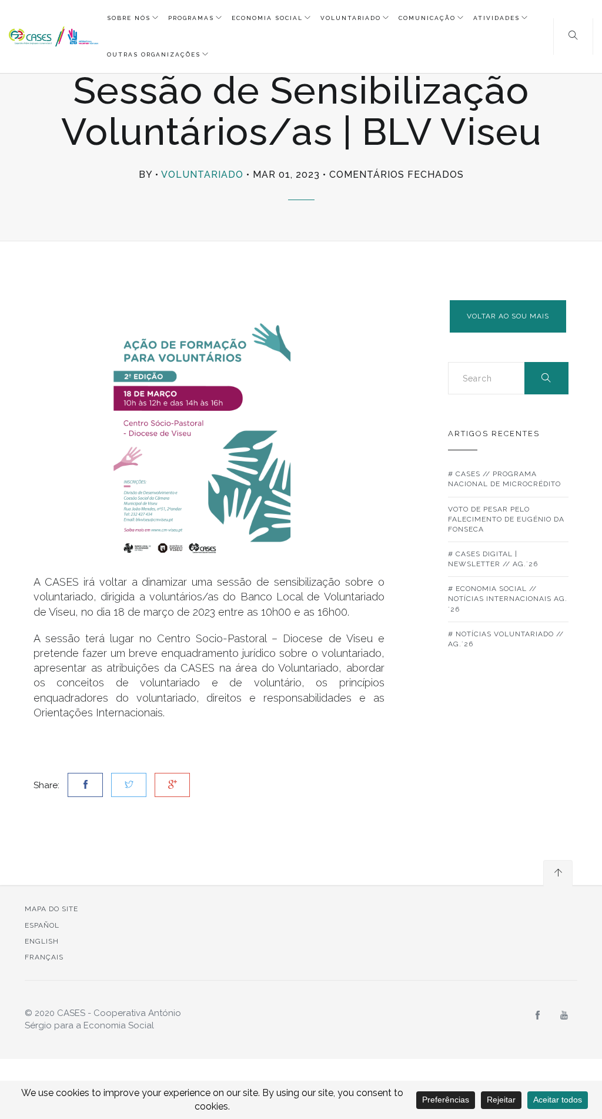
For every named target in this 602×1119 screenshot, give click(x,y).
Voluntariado (350, 18)
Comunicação (427, 18)
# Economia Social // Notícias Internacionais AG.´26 (507, 599)
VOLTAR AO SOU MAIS (508, 316)
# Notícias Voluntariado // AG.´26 (506, 639)
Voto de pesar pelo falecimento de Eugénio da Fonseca (506, 519)
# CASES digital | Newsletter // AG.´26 (493, 559)
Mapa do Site (51, 909)
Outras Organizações (153, 54)
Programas (191, 18)
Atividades (496, 18)
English (42, 941)
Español (42, 925)
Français (44, 957)
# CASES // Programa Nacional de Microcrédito (504, 479)
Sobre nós (128, 18)
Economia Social (267, 18)
